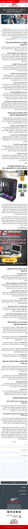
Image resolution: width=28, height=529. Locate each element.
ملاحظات (25, 461)
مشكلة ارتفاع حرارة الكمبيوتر (18, 29)
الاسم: (26, 444)
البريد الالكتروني (24, 450)
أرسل (15, 482)
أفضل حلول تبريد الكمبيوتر (20, 39)
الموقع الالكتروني (23, 455)
